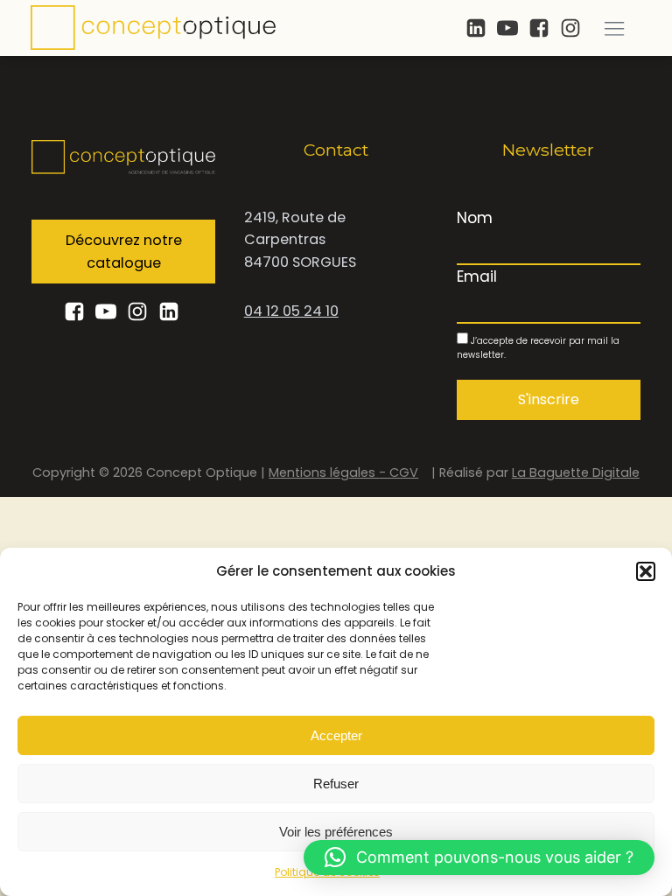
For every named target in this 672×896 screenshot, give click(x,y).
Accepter (336, 735)
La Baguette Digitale (576, 472)
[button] (645, 571)
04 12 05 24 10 (291, 311)
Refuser (336, 783)
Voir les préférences (336, 831)
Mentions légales (324, 472)
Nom (475, 217)
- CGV (398, 472)
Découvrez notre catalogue (124, 251)
